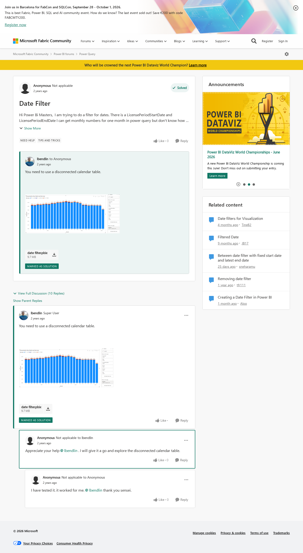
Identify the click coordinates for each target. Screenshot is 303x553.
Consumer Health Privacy (75, 543)
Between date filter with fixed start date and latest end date (249, 258)
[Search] (254, 41)
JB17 (245, 243)
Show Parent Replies (27, 300)
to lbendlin (85, 437)
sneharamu (247, 266)
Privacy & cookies (233, 533)
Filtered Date (228, 237)
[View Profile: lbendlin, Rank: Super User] (23, 315)
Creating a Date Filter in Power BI (245, 297)
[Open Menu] (286, 54)
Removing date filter (234, 278)
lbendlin (42, 159)
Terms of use (259, 533)
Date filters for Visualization (240, 218)
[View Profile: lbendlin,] (30, 161)
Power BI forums (64, 54)
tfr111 (241, 285)
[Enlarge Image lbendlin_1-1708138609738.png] (72, 213)
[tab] (244, 184)
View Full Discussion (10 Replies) (41, 293)
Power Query (87, 54)
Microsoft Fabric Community (31, 54)
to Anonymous (60, 159)
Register (267, 41)
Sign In (283, 41)
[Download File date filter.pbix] (54, 255)
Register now (15, 24)
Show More (32, 128)
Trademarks (281, 533)
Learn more (198, 65)
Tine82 (246, 224)
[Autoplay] (238, 184)
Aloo (243, 303)
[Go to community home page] (42, 41)
